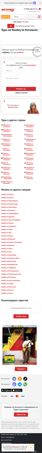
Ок (31, 447)
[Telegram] (20, 384)
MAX (31, 3)
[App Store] (17, 390)
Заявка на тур (6, 17)
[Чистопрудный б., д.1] (40, 9)
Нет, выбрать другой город (24, 26)
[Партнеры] (18, 396)
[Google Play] (6, 390)
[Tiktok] (25, 379)
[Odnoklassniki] (20, 379)
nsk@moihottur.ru (6, 443)
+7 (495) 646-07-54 (30, 9)
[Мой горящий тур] (7, 10)
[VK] (14, 379)
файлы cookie (16, 446)
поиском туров (13, 107)
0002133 (33, 451)
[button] (7, 125)
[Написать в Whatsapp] (25, 384)
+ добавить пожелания (21, 93)
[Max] (34, 3)
